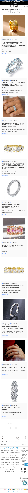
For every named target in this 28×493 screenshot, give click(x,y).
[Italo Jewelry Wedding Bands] (14, 391)
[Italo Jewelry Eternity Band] (14, 350)
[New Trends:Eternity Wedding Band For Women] (14, 310)
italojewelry (6, 39)
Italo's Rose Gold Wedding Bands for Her (12, 246)
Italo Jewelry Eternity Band (13, 367)
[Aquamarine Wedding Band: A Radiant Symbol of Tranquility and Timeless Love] (14, 66)
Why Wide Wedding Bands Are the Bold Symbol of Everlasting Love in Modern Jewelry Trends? (13, 44)
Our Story (7, 450)
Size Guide (2, 454)
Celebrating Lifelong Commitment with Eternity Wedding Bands (12, 206)
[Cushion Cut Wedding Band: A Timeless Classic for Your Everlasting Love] (14, 107)
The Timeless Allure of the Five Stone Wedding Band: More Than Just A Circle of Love (13, 166)
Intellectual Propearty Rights (12, 469)
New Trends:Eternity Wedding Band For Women (12, 327)
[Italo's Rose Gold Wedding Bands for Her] (14, 228)
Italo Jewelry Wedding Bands (11, 408)
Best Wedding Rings (17, 455)
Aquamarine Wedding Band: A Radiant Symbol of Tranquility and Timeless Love (13, 85)
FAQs (2, 452)
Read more (5, 54)
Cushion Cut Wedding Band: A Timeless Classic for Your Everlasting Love (13, 124)
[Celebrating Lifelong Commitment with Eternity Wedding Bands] (14, 188)
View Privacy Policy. (24, 460)
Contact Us (2, 450)
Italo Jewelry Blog (7, 467)
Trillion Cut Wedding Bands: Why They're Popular (13, 286)
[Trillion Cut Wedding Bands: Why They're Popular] (14, 269)
